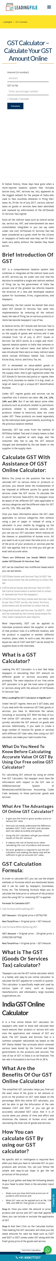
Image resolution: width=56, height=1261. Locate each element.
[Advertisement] (28, 139)
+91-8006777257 (29, 1257)
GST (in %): (12, 85)
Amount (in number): (18, 72)
